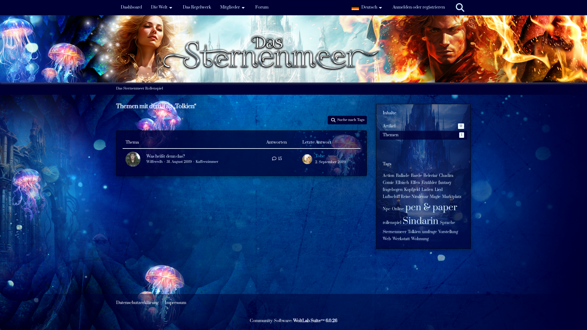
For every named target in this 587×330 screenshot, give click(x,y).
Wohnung (420, 239)
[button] (367, 7)
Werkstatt (401, 239)
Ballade (402, 175)
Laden (427, 189)
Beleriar (430, 175)
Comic (388, 182)
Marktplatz (451, 196)
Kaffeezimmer (207, 162)
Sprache (447, 222)
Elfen (415, 182)
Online (398, 209)
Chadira (446, 175)
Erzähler (429, 182)
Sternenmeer (394, 231)
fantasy (444, 182)
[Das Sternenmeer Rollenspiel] (293, 30)
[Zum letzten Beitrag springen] (307, 159)
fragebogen (393, 189)
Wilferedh (154, 162)
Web (387, 239)
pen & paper (431, 207)
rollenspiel (392, 222)
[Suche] (460, 7)
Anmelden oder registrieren (419, 7)
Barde (416, 175)
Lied (439, 189)
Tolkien (414, 231)
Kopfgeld (412, 189)
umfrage (429, 231)
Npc (386, 209)
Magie (435, 196)
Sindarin (420, 221)
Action (388, 175)
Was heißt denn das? (165, 156)
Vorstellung (448, 231)
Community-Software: (293, 321)
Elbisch (402, 182)
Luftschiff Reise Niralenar (405, 196)
